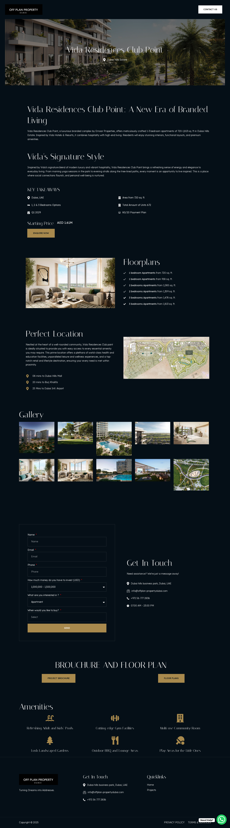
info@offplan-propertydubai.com (150, 590)
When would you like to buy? (44, 610)
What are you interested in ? (44, 595)
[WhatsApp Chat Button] (222, 820)
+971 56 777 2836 (140, 598)
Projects (151, 790)
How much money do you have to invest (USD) (54, 580)
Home (150, 784)
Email (31, 549)
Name (31, 534)
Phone (31, 564)
